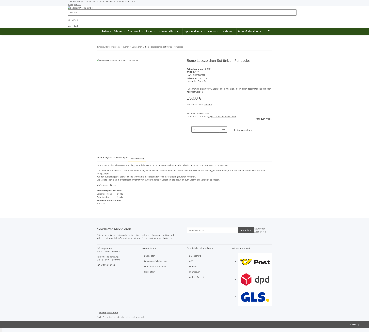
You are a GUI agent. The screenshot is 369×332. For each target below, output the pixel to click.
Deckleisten (149, 255)
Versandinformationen (155, 266)
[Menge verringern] (189, 129)
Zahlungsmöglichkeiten (155, 261)
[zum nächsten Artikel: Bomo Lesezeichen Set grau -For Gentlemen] (190, 47)
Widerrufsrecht (196, 277)
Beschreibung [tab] (137, 158)
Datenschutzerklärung (147, 235)
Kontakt (77, 4)
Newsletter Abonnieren (260, 230)
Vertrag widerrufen (108, 312)
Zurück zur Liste (103, 46)
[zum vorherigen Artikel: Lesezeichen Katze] (185, 47)
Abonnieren (246, 230)
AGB (191, 261)
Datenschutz (195, 255)
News (70, 4)
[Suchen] (298, 12)
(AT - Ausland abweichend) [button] (224, 116)
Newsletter (149, 271)
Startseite (106, 31)
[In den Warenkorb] (99, 57)
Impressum (194, 271)
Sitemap (193, 266)
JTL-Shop (363, 324)
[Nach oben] (1, 330)
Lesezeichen (203, 78)
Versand (208, 104)
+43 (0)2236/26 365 (106, 265)
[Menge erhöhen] (222, 136)
